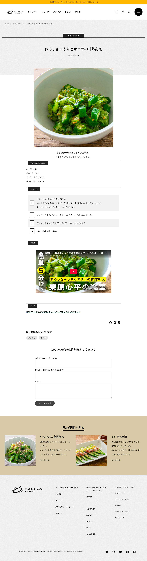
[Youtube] (120, 551)
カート (88, 528)
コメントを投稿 (44, 403)
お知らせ (89, 515)
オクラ (43, 337)
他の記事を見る (73, 427)
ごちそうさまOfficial (28, 551)
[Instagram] (127, 551)
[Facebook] (113, 551)
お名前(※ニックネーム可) (46, 358)
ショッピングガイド (122, 511)
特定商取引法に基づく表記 (124, 487)
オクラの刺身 (119, 436)
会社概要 (89, 497)
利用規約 (118, 505)
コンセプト (32, 12)
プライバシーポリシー (123, 499)
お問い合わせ (120, 517)
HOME (7, 23)
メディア (57, 12)
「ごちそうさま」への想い (66, 487)
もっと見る (44, 460)
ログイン (89, 521)
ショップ (45, 12)
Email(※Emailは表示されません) (49, 370)
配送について (120, 493)
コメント (38, 382)
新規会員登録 (91, 509)
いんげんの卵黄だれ (52, 436)
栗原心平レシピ (18, 23)
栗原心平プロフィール (64, 506)
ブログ (78, 12)
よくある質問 (91, 534)
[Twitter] (107, 551)
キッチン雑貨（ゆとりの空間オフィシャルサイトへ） (96, 488)
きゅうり (31, 337)
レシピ (68, 12)
